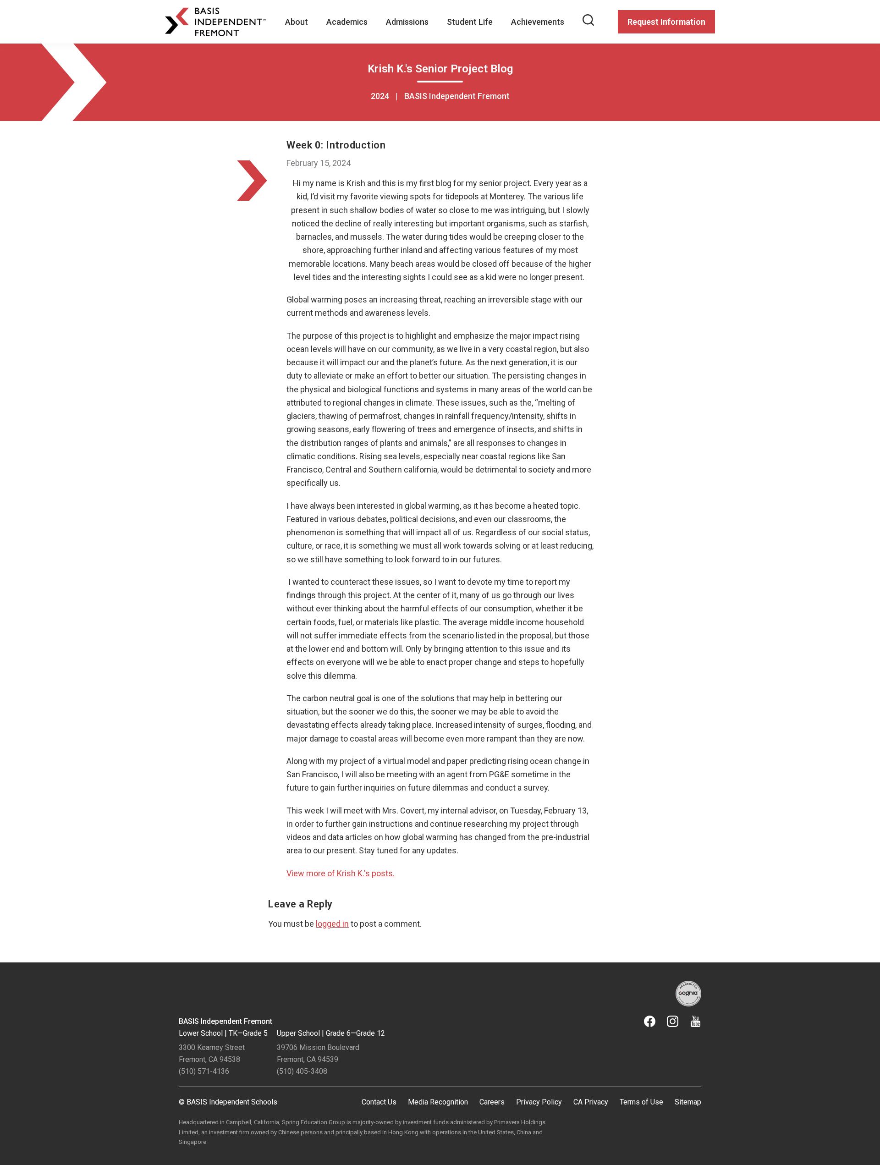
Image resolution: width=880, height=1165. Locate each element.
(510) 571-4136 (204, 1071)
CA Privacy (590, 1102)
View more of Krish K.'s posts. (340, 873)
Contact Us (379, 1102)
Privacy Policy (539, 1102)
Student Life (470, 22)
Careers (492, 1102)
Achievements (537, 22)
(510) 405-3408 (302, 1071)
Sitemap (688, 1102)
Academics (347, 22)
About (296, 22)
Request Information (666, 22)
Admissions (407, 22)
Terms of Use (641, 1102)
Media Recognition (438, 1102)
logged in (332, 924)
